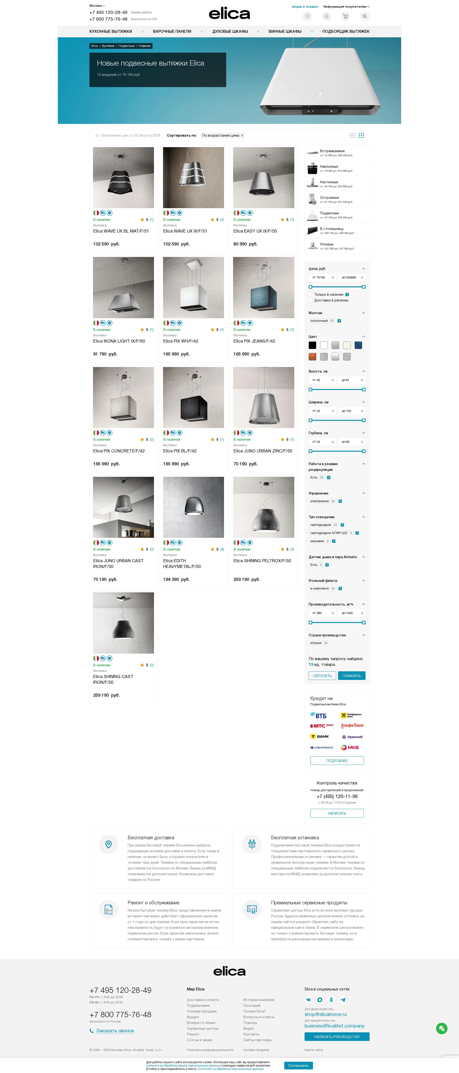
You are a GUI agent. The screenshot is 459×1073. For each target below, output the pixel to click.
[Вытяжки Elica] (229, 13)
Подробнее (337, 761)
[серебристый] (335, 357)
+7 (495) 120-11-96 (337, 796)
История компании (258, 1000)
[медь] (312, 357)
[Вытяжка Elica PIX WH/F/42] (193, 287)
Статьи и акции (199, 1040)
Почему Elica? (254, 1011)
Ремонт (193, 1034)
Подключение (198, 1005)
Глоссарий (251, 1005)
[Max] (320, 1000)
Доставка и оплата (203, 1000)
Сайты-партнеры (257, 1040)
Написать (337, 813)
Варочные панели (172, 31)
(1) (152, 219)
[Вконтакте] (308, 1000)
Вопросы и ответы (258, 1017)
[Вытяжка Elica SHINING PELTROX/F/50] (264, 507)
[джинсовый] (358, 345)
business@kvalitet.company (335, 1026)
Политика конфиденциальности (210, 1050)
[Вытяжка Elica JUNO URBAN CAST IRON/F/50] (123, 507)
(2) (222, 219)
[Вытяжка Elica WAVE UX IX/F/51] (193, 177)
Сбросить (322, 676)
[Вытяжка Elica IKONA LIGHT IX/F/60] (123, 287)
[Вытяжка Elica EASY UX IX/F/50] (264, 177)
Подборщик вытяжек (346, 31)
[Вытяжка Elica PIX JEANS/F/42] (264, 287)
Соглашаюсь (298, 1065)
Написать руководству (337, 1037)
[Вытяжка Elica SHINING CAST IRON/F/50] (123, 622)
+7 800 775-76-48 (108, 19)
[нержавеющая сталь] (335, 345)
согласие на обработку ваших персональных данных (182, 1065)
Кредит (193, 1017)
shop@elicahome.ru (326, 1014)
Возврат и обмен (201, 1023)
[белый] (324, 345)
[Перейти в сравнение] (326, 16)
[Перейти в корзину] (345, 16)
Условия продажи (202, 1011)
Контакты (251, 1034)
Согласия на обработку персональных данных (230, 1069)
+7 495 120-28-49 (108, 12)
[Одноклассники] (331, 1000)
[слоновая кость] (347, 345)
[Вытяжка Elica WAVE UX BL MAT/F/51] (123, 177)
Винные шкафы (285, 31)
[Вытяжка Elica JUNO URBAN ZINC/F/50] (264, 397)
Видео (248, 1028)
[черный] (312, 345)
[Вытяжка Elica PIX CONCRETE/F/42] (123, 397)
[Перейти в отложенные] (307, 16)
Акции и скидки (305, 6)
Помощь (250, 1023)
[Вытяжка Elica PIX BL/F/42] (193, 397)
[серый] (347, 357)
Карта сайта (314, 1050)
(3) (222, 549)
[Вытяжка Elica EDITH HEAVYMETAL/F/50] (193, 507)
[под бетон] (324, 357)
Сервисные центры (203, 1028)
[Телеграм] (343, 1000)
